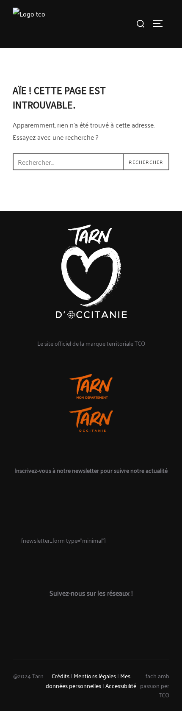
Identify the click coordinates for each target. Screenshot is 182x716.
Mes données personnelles (88, 680)
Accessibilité (120, 685)
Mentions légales (95, 675)
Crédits (60, 675)
